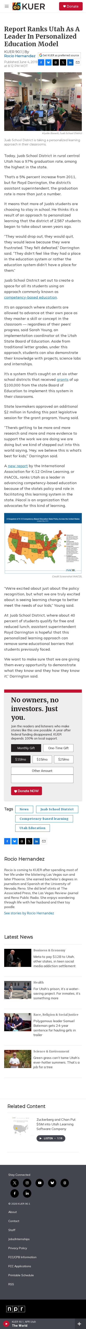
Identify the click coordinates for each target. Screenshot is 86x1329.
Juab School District (57, 809)
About (12, 1212)
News (24, 809)
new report (18, 465)
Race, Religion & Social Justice (55, 1015)
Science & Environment (51, 1051)
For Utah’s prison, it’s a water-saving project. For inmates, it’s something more (56, 993)
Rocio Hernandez (19, 56)
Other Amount (42, 771)
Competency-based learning (44, 819)
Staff (11, 1230)
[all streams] (80, 1323)
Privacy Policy (17, 1248)
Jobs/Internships (19, 1239)
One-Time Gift (58, 748)
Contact (13, 1221)
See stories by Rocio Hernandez (29, 913)
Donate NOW (28, 791)
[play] (6, 1324)
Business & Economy (49, 950)
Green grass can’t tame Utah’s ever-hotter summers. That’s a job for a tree (56, 1062)
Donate (72, 6)
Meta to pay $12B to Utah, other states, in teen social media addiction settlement (54, 961)
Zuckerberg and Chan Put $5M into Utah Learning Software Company (56, 1124)
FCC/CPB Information (22, 1257)
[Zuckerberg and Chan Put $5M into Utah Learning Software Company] (20, 1126)
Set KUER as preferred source (60, 55)
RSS (11, 1284)
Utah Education (33, 828)
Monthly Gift (26, 748)
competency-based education (30, 297)
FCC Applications (19, 1266)
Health (38, 982)
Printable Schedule (21, 1275)
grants (62, 379)
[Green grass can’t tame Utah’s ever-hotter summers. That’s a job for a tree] (17, 1059)
